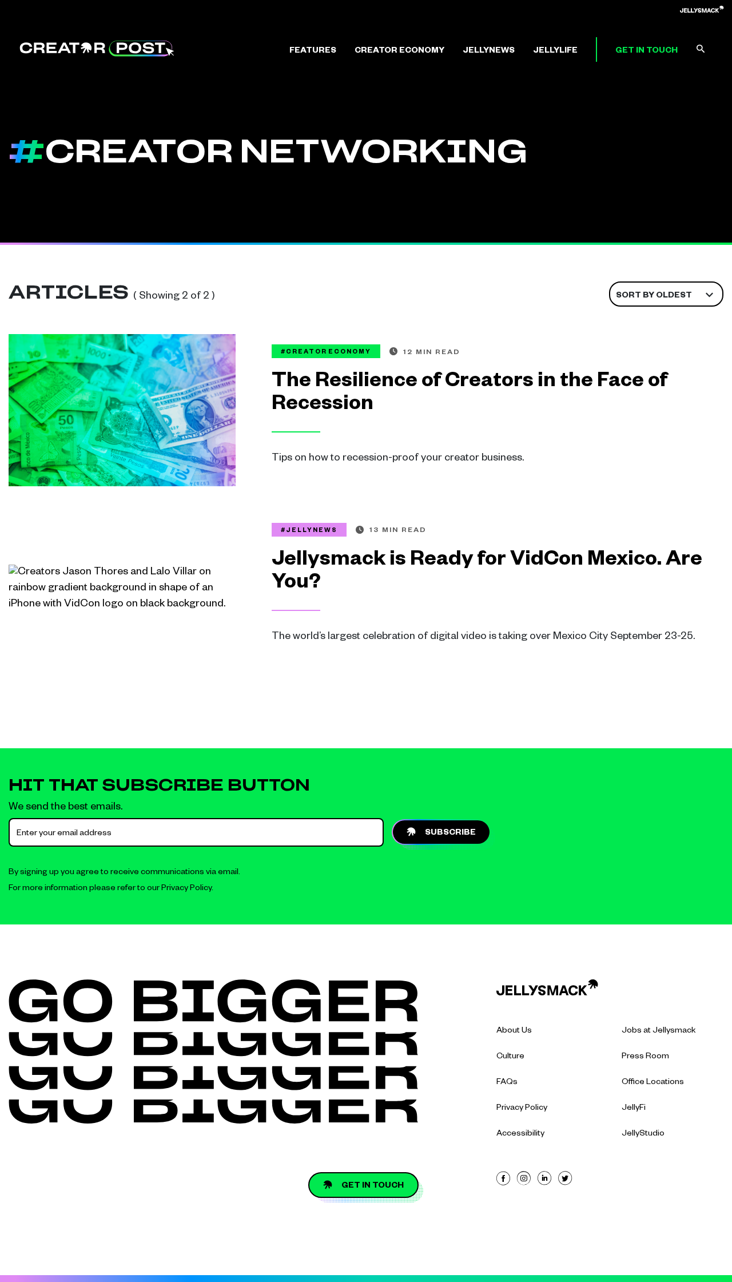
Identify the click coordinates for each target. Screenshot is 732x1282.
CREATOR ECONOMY (399, 51)
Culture (510, 1057)
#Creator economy (326, 352)
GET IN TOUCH (646, 51)
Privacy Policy (186, 889)
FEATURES (312, 51)
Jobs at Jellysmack (659, 1031)
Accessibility (520, 1134)
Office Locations (653, 1082)
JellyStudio (643, 1134)
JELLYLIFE (555, 51)
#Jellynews (309, 530)
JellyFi (634, 1108)
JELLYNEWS (489, 51)
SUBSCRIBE (450, 833)
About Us (514, 1031)
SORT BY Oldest (654, 296)
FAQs (507, 1082)
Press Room (645, 1057)
